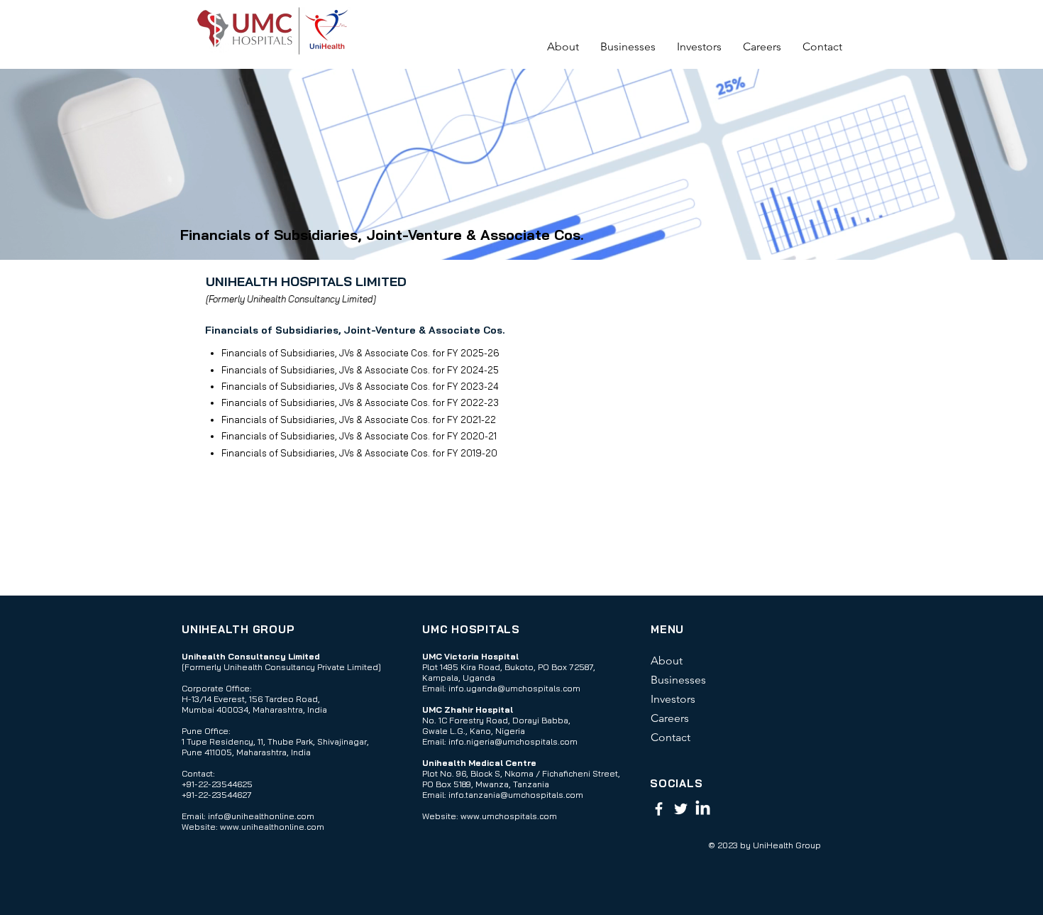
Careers (670, 718)
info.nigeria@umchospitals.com (513, 741)
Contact (670, 737)
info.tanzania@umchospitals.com (515, 794)
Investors (673, 699)
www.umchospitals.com (508, 816)
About (667, 660)
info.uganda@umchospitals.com (514, 688)
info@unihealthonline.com (261, 816)
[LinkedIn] (703, 809)
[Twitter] (681, 809)
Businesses (678, 679)
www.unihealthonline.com (272, 826)
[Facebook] (659, 809)
